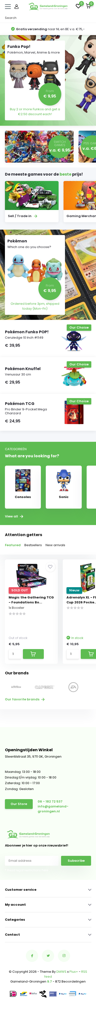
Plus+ (73, 971)
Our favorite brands (22, 699)
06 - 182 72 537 (50, 801)
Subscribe (76, 860)
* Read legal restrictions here (26, 870)
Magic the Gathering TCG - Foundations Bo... (31, 600)
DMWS (61, 971)
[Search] (88, 17)
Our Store (19, 804)
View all (12, 516)
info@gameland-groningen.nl (53, 809)
